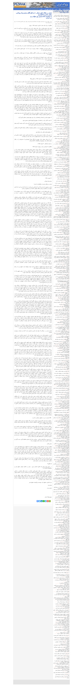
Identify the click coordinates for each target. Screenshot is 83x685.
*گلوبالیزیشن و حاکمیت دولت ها (62, 353)
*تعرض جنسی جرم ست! (62, 321)
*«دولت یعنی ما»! (63, 308)
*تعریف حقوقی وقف (63, 67)
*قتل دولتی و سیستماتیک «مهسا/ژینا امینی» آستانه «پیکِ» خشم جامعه (62, 155)
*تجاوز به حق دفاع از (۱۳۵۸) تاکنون (61, 494)
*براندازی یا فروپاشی (63, 536)
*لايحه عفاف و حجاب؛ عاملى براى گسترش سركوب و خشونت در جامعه (63, 115)
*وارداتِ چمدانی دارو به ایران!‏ (61, 402)
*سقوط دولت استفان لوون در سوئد (61, 240)
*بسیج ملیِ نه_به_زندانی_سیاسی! (61, 43)
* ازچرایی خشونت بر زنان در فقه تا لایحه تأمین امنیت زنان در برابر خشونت (61, 512)
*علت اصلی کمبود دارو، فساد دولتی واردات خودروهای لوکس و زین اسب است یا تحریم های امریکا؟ (61, 525)
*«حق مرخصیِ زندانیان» (62, 189)
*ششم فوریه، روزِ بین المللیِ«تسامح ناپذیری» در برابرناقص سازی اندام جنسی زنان (61, 63)
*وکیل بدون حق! (64, 213)
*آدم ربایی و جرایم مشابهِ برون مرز (61, 222)
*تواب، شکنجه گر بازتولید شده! (61, 68)
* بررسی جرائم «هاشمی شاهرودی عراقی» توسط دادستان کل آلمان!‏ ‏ (61, 658)
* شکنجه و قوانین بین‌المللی (62, 270)
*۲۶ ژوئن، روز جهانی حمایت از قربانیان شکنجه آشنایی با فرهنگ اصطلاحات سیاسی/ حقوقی (62, 237)
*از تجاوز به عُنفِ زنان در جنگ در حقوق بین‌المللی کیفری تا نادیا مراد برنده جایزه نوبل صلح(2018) (61, 520)
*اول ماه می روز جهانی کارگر (61, 252)
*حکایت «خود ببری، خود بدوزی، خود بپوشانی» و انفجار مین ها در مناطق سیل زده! (61, 475)
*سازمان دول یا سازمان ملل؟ (61, 253)
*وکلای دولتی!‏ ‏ (64, 584)
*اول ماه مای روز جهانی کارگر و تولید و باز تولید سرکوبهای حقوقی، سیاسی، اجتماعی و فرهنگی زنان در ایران (61, 83)
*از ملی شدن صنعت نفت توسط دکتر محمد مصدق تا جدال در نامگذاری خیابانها (61, 484)
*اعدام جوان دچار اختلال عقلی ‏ (61, 495)
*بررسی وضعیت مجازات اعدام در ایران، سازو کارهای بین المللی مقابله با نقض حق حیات (61, 16)
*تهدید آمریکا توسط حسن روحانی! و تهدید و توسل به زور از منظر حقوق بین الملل (61, 570)
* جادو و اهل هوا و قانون (63, 424)
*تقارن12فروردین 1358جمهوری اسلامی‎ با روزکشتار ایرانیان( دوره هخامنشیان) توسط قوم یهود (61, 478)
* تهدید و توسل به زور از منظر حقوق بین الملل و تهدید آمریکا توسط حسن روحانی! (61, 422)
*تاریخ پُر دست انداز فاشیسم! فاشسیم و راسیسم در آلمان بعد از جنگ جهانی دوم (61, 543)
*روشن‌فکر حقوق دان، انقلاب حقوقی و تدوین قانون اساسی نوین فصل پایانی (61, 310)
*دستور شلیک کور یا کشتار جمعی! (61, 387)
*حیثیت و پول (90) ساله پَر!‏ (62, 419)
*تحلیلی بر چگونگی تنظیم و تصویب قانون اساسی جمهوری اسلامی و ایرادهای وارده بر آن (61, 257)
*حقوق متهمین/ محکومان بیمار (61, 223)
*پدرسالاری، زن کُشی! (63, 336)
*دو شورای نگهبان (63, 506)
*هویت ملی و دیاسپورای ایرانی (61, 51)
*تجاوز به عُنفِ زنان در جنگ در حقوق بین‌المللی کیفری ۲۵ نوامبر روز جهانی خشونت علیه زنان (62, 295)
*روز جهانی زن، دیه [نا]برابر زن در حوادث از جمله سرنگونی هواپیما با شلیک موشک (61, 364)
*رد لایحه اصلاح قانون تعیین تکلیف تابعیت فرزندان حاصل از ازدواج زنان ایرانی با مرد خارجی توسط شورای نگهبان (61, 433)
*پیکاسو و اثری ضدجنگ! (62, 454)
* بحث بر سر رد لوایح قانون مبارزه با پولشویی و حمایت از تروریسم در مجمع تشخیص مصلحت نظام (62, 497)
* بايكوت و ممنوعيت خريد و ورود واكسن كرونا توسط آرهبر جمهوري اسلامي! (61, 272)
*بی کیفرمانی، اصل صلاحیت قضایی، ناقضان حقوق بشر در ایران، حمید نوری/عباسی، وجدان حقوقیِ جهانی (61, 208)
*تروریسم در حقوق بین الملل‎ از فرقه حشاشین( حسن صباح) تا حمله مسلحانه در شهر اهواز (61, 538)
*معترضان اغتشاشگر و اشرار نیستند (61, 391)
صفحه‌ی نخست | (65, 9)
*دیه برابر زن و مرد (63, 429)
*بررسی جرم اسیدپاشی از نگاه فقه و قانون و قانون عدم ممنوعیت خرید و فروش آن (62, 441)
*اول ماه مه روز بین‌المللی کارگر (62, 177)
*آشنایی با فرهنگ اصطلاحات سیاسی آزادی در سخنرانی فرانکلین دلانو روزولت (61, 664)
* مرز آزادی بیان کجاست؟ (62, 583)
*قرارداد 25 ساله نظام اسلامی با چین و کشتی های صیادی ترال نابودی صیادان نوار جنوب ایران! (61, 261)
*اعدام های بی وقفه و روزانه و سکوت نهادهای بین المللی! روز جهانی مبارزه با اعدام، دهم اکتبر (62, 35)
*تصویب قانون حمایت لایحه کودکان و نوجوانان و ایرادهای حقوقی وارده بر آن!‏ (62, 567)
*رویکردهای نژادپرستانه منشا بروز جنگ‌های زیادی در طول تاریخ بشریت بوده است (61, 89)
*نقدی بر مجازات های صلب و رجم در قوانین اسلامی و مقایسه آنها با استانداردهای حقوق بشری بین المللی (61, 278)
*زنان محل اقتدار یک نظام (62, 133)
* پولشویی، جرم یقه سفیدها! (62, 71)
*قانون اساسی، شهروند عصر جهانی (61, 592)
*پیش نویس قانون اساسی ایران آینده (61, 608)
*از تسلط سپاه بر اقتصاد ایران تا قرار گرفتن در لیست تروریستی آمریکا (62, 472)
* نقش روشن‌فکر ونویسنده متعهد (62, 590)
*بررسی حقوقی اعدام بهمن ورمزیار (61, 613)
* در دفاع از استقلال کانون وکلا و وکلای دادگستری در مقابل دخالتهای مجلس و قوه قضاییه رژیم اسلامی (61, 112)
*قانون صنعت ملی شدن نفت (61, 362)
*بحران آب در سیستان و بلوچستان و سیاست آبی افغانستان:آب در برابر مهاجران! (62, 575)
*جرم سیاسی (64, 582)
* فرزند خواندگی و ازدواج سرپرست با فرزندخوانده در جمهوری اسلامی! (62, 564)
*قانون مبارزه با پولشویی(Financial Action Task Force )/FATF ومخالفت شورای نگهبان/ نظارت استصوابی (61, 552)
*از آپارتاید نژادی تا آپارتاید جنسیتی (61, 86)
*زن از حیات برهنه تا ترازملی (62, 110)
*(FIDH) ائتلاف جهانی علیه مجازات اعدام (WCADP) (61, 307)
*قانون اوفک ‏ (64, 596)
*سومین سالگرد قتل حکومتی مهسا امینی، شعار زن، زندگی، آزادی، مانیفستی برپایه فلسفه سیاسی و (61, 41)
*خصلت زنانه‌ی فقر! (63, 81)
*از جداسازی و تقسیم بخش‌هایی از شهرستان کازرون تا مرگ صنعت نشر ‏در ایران (61, 594)
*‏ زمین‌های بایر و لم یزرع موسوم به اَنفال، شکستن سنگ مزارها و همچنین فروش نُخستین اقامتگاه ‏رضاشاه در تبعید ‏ (61, 599)
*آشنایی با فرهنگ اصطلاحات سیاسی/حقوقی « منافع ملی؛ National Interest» (62, 328)
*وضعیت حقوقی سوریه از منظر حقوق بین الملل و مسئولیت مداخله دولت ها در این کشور (61, 615)
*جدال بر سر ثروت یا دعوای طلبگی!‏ (61, 411)
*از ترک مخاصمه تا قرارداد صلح (61, 102)
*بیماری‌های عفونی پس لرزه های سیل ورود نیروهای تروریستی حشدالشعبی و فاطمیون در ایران (62, 469)
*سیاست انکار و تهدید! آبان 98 (61, 297)
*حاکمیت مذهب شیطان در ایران (62, 634)
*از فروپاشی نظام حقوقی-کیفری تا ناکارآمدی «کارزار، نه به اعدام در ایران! (62, 19)
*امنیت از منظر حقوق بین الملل (61, 147)
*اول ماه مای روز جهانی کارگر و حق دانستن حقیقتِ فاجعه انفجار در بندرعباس (62, 55)
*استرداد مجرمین (64, 76)
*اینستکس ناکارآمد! (63, 379)
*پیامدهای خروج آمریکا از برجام (62, 602)
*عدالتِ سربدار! (64, 486)
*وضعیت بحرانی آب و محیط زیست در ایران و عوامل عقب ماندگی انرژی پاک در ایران (61, 630)
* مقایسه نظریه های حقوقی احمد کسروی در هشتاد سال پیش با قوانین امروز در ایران (61, 217)
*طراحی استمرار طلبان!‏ (62, 643)
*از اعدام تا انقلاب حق (63, 140)
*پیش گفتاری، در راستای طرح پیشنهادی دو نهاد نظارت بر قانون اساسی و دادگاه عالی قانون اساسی (61, 415)
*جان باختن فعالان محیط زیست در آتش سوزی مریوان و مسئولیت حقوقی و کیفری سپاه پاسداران (61, 549)
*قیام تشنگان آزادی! (63, 231)
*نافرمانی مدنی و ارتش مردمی (61, 326)
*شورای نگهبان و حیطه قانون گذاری (61, 251)
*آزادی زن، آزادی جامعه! (62, 632)
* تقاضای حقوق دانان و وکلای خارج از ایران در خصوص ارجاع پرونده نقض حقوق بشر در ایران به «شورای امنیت (61, 384)
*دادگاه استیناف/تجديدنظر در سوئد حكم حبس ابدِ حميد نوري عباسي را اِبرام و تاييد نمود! (61, 98)
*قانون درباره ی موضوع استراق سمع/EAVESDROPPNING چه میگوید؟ (63, 281)
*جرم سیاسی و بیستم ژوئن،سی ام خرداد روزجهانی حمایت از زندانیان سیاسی (61, 334)
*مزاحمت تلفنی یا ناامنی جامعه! (61, 75)
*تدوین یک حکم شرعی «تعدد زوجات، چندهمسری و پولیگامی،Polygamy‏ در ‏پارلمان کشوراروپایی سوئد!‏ (62, 620)
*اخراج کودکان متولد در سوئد (61, 259)
